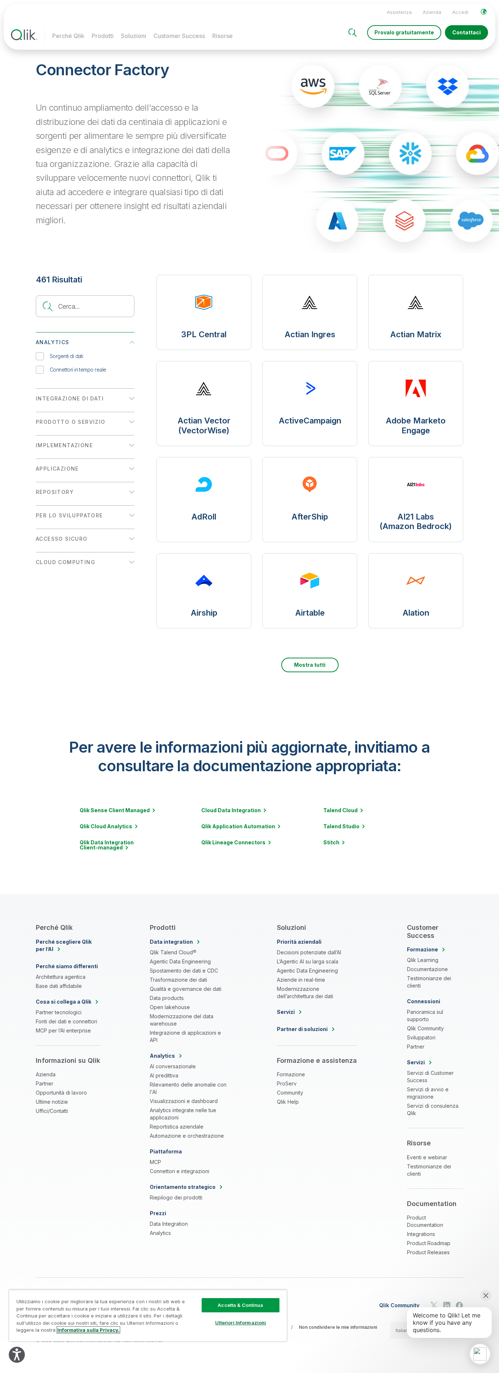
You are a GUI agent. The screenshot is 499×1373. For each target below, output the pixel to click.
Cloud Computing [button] (65, 562)
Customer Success (179, 35)
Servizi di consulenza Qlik (432, 1109)
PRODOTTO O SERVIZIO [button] (71, 422)
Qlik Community (425, 1028)
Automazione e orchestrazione (187, 1136)
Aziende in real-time (301, 980)
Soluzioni (133, 35)
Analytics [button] (52, 342)
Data (171, 942)
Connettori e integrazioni (179, 1171)
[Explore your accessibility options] (17, 1355)
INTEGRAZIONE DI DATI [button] (70, 398)
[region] (148, 1315)
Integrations (421, 1234)
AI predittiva (164, 1075)
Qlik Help (288, 1102)
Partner (44, 1083)
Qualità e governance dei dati (185, 989)
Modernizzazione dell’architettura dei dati (305, 992)
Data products (167, 998)
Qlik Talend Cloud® (173, 952)
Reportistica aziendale (176, 1126)
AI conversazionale (173, 1066)
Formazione (291, 1074)
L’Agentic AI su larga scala (307, 961)
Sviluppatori (421, 1037)
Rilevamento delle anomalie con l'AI (188, 1088)
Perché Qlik (68, 35)
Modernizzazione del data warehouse (181, 1020)
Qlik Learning (422, 960)
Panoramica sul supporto (425, 1015)
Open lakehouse (170, 1007)
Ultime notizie (52, 1102)
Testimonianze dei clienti (429, 982)
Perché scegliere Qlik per (64, 945)
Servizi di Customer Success (430, 1076)
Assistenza (399, 12)
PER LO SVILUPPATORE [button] (69, 515)
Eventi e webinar (427, 1157)
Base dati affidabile (59, 986)
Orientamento (183, 1187)
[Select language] (483, 11)
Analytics (160, 1233)
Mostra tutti (309, 665)
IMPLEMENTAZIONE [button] (64, 445)
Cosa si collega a (63, 1002)
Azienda (432, 12)
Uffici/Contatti (52, 1111)
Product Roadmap (428, 1243)
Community (290, 1092)
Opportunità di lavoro (61, 1092)
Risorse (222, 35)
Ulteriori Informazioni (240, 1323)
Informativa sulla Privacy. (88, 1330)
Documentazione (427, 969)
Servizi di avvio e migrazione (428, 1093)
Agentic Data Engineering (180, 961)
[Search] (352, 32)
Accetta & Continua (240, 1305)
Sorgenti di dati (66, 356)
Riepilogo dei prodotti (176, 1197)
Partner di (302, 1029)
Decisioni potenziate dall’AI (309, 952)
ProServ (287, 1083)
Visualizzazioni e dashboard (184, 1101)
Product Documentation (425, 1221)
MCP (155, 1162)
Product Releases (428, 1252)
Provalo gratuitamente (404, 32)
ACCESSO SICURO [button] (62, 539)
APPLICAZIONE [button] (57, 468)
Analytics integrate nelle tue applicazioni (183, 1114)
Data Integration (169, 1224)
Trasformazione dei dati (178, 980)
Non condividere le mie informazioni (338, 1327)
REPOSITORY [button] (55, 492)
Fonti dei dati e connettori (66, 1021)
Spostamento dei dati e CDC (184, 970)
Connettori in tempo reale (78, 369)
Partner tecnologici (58, 1012)
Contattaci (466, 32)
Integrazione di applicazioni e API (185, 1036)
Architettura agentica (60, 977)
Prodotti (103, 35)
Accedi (460, 12)
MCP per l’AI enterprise (63, 1030)
